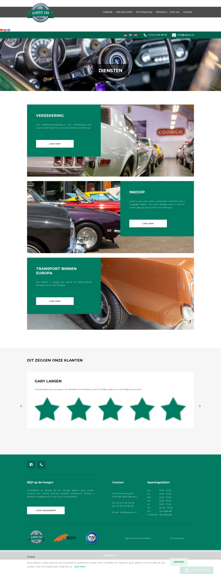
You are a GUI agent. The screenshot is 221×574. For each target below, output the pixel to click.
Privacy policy (177, 538)
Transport (4, 20)
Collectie (4, 1)
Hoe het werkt (6, 5)
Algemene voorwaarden (137, 538)
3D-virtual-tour (144, 12)
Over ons (4, 24)
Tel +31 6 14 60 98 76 (123, 502)
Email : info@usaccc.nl (124, 512)
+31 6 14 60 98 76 (157, 34)
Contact (3, 27)
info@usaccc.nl (186, 34)
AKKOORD (179, 562)
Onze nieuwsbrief (46, 510)
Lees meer (55, 143)
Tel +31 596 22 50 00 (123, 506)
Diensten (161, 12)
